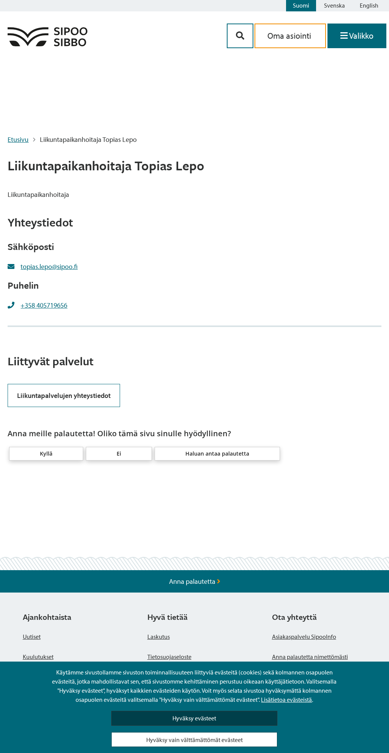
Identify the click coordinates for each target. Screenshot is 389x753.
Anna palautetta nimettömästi (310, 656)
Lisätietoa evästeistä (286, 699)
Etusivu (18, 139)
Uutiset (32, 636)
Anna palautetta (193, 581)
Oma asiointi (290, 35)
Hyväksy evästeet (194, 718)
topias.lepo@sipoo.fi (49, 266)
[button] (46, 454)
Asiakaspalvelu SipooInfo (304, 636)
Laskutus (158, 636)
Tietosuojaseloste (169, 656)
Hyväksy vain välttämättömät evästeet (194, 740)
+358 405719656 (44, 305)
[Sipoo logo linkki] (47, 43)
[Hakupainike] (240, 36)
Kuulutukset (38, 656)
